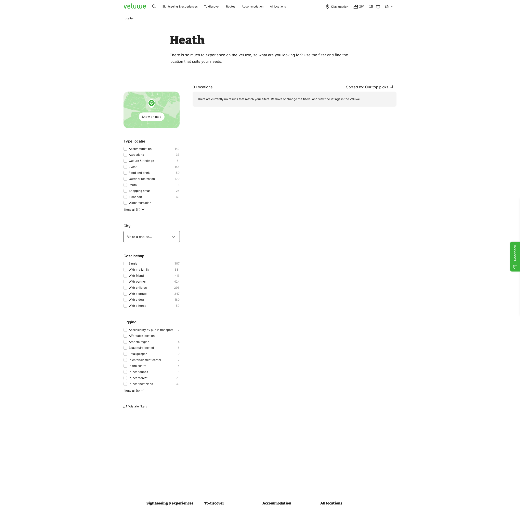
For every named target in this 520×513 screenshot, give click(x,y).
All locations (278, 6)
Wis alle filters (137, 406)
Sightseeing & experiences (180, 6)
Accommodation (252, 6)
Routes (230, 6)
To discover (212, 6)
